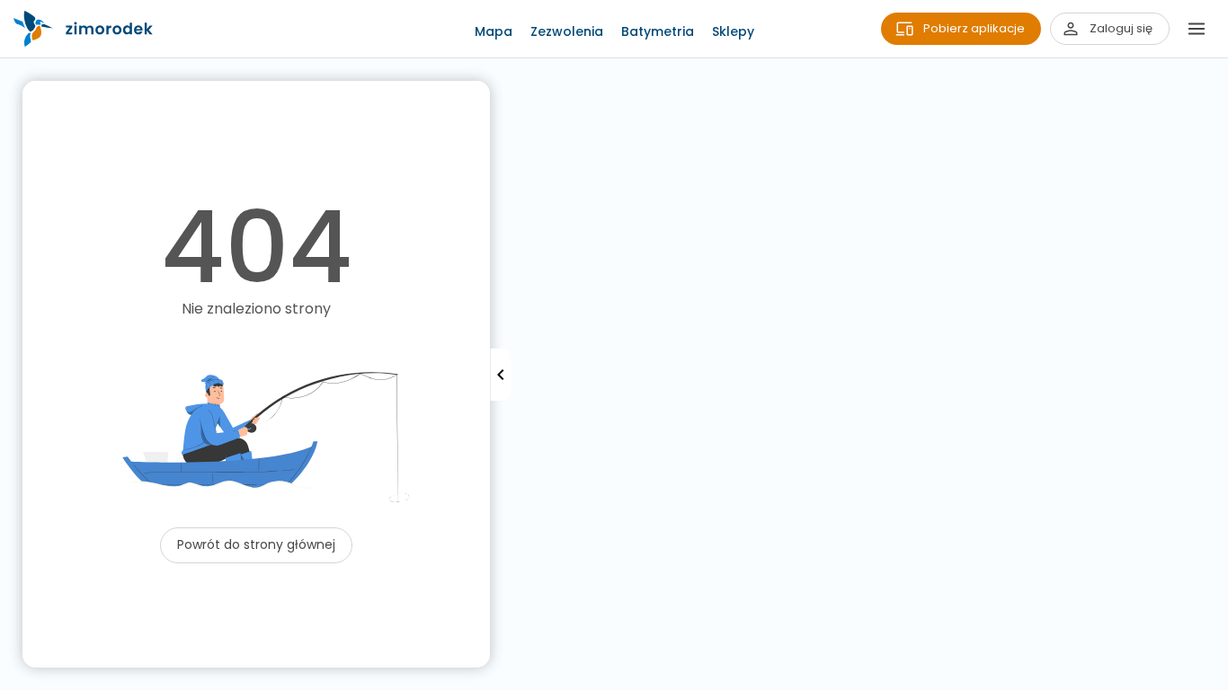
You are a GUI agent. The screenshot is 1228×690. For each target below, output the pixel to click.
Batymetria (657, 31)
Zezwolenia (566, 31)
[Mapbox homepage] (11, 678)
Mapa (493, 31)
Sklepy (733, 31)
